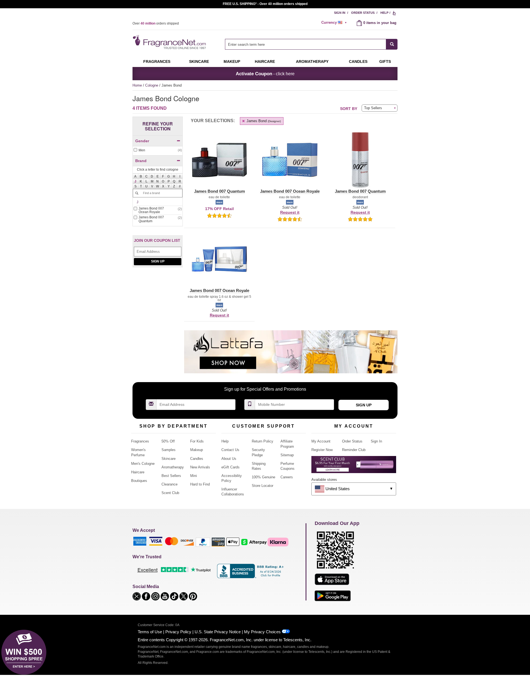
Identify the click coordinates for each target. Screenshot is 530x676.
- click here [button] (265, 73)
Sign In (339, 12)
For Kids (197, 441)
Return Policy (262, 441)
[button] (135, 181)
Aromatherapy (172, 467)
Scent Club (170, 493)
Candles (196, 459)
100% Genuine (263, 477)
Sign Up (158, 261)
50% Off (168, 441)
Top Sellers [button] (373, 108)
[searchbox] (305, 44)
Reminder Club (353, 450)
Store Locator (262, 486)
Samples (168, 450)
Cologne (152, 85)
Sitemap (287, 455)
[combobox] (311, 44)
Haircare (265, 61)
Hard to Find (200, 484)
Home (137, 85)
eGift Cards (230, 467)
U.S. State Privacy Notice (218, 631)
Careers (286, 477)
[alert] (334, 23)
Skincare (199, 61)
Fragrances (156, 61)
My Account (320, 441)
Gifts (385, 61)
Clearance (169, 484)
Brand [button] (141, 161)
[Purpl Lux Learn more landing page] (353, 467)
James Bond (263, 121)
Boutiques (139, 481)
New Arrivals (200, 467)
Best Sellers (171, 476)
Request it (290, 212)
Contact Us (230, 450)
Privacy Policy (178, 631)
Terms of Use (150, 631)
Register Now (322, 450)
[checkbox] (157, 150)
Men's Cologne (143, 464)
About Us (228, 459)
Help (384, 12)
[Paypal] (203, 542)
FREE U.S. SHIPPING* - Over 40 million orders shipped (265, 4)
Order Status (363, 12)
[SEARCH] (392, 44)
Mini (193, 476)
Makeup (232, 61)
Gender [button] (142, 141)
